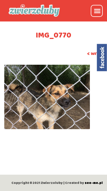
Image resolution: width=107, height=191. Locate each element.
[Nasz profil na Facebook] (102, 57)
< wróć (95, 54)
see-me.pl (94, 183)
